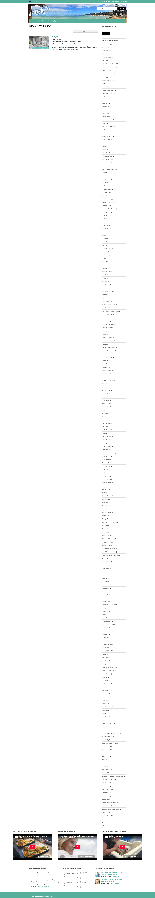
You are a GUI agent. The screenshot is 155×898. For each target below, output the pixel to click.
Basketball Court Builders (108, 90)
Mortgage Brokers (106, 542)
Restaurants (105, 634)
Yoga (103, 825)
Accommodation (106, 44)
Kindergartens (105, 476)
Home (103, 1)
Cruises (104, 258)
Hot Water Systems (106, 459)
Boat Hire (104, 123)
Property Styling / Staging (108, 624)
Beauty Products (106, 96)
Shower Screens (106, 674)
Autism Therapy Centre (108, 73)
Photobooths (105, 585)
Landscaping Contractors (108, 486)
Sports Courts (105, 713)
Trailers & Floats (106, 756)
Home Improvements (107, 443)
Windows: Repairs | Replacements (110, 809)
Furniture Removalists (107, 380)
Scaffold (104, 654)
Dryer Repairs (105, 307)
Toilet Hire (104, 753)
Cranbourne (69, 886)
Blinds (103, 110)
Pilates (103, 591)
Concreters (104, 215)
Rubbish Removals (106, 647)
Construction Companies (108, 218)
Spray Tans (104, 720)
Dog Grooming (105, 288)
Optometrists (105, 558)
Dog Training (105, 294)
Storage (104, 726)
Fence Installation (106, 334)
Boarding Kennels (106, 116)
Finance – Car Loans (107, 337)
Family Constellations (107, 327)
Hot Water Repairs (106, 456)
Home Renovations (106, 446)
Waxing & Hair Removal (108, 789)
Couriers (104, 245)
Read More (82, 49)
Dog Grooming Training (108, 291)
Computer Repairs (106, 212)
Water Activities (105, 782)
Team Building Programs (108, 740)
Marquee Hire (105, 515)
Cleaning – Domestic (107, 202)
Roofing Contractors (107, 644)
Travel (103, 759)
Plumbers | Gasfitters (107, 601)
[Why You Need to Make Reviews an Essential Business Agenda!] (97, 876)
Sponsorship (105, 703)
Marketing (104, 509)
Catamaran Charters (107, 192)
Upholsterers (105, 766)
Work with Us (124, 1)
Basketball (104, 87)
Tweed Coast (85, 877)
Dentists (104, 278)
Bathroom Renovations (107, 93)
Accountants (105, 47)
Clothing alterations (107, 205)
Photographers (105, 588)
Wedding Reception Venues (109, 802)
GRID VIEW (74, 31)
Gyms (103, 416)
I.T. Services (105, 462)
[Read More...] (116, 876)
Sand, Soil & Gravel (107, 650)
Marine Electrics (106, 505)
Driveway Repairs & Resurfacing (110, 304)
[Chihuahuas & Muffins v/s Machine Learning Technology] (97, 883)
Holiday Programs (106, 436)
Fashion (104, 331)
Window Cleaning (106, 805)
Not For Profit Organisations (109, 548)
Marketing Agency (115, 1)
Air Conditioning (106, 60)
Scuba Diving (105, 660)
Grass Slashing (105, 406)
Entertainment (105, 321)
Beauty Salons (105, 103)
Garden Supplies (106, 383)
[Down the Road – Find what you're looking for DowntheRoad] (44, 11)
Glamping (104, 397)
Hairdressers (105, 426)
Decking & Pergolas (107, 271)
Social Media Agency (107, 687)
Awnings (104, 77)
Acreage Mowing (106, 50)
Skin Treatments (106, 683)
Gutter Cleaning (106, 413)
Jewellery (104, 469)
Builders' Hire (105, 152)
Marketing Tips (70, 873)
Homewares (105, 449)
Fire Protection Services (108, 350)
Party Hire (104, 571)
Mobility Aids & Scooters (108, 538)
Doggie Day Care (106, 301)
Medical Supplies (106, 525)
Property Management (107, 617)
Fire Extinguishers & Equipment (110, 347)
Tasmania (84, 886)
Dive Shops (105, 281)
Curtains (104, 261)
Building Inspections (107, 156)
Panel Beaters (105, 568)
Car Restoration (106, 185)
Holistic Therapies (106, 439)
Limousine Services (107, 495)
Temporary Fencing (107, 746)
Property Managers (107, 621)
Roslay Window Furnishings (60, 37)
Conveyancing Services (108, 222)
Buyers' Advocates (106, 162)
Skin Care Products (107, 680)
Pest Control (105, 578)
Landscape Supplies (107, 482)
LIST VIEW (77, 31)
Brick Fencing (105, 143)
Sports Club (105, 710)
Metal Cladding (105, 535)
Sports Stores (105, 716)
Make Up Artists (106, 499)
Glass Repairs (105, 400)
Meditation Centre (106, 528)
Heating (104, 433)
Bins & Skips (105, 106)
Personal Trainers (106, 575)
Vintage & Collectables (107, 772)
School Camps (105, 657)
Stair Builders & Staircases (108, 723)
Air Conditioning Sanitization (109, 63)
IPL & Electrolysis (106, 466)
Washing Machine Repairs (108, 779)
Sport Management (107, 707)
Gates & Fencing (106, 390)
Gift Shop (104, 393)
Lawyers (104, 492)
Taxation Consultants (107, 736)
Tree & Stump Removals (108, 763)
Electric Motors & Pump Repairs (110, 311)
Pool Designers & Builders (108, 604)
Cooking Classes (106, 225)
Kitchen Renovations (107, 479)
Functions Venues (106, 370)
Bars (103, 83)
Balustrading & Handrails (108, 80)
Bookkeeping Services (107, 136)
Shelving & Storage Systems (109, 670)
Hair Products (105, 420)
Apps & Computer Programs (109, 67)
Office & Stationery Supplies (109, 552)
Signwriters (104, 677)
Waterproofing (105, 786)
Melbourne (69, 882)
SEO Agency (105, 664)
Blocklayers (105, 113)
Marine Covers (105, 502)
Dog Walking (105, 298)
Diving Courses (105, 284)
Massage (104, 519)
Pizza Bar (104, 594)
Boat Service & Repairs (108, 126)
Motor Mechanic (106, 545)
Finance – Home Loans (108, 340)
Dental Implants (106, 274)
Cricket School (105, 255)
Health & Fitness (106, 429)
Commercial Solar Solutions (109, 209)
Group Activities (106, 410)
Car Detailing (105, 182)
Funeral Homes (106, 373)
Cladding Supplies (106, 199)
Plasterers (104, 598)
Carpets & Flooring (106, 189)
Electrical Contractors (107, 314)
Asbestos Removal (106, 70)
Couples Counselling (107, 242)
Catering (104, 195)
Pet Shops (104, 581)
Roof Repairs (105, 641)
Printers (104, 614)
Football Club (105, 367)
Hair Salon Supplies (107, 423)
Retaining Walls (106, 637)
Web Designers (106, 792)
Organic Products (106, 561)
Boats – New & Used (107, 133)
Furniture (104, 377)
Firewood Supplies (106, 354)
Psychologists (105, 627)
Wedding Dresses (106, 799)
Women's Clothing (106, 815)
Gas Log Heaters (106, 387)
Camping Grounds (106, 179)
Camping (104, 176)
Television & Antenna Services (109, 743)
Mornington (34, 1)
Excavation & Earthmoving (108, 324)
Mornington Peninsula (84, 873)
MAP (80, 31)
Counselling (105, 238)
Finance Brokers (106, 344)
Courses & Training (106, 248)
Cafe (103, 166)
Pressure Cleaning (106, 611)
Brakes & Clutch (106, 139)
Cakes (103, 172)
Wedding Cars (105, 796)
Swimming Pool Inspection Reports (110, 733)
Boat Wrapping (105, 129)
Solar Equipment (106, 690)
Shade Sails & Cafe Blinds (108, 667)
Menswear (104, 532)
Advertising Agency (106, 57)
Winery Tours (105, 812)
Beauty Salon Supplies (107, 100)
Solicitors (104, 697)
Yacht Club (104, 822)
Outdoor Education (106, 565)
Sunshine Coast (70, 877)
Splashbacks (105, 700)
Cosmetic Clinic (106, 228)
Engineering (105, 317)
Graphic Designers (106, 403)
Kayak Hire (104, 472)
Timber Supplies (106, 749)
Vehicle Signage (106, 769)
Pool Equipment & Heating (108, 608)
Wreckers (104, 819)
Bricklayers (104, 146)
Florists (103, 364)
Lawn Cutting (105, 489)
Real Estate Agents (106, 631)
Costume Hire (105, 235)
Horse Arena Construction (108, 453)
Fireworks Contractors (107, 357)
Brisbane (84, 882)
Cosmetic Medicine (106, 232)
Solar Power (105, 693)
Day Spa (104, 268)
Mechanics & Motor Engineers (109, 522)
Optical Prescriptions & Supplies (110, 555)
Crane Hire (104, 251)
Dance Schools (105, 265)
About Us (108, 1)
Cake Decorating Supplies (108, 169)
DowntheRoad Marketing (42, 886)
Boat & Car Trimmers (107, 119)
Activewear (104, 54)
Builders (104, 149)
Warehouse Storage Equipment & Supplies (112, 776)
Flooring (104, 360)
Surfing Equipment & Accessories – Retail (112, 730)
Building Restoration (107, 159)
